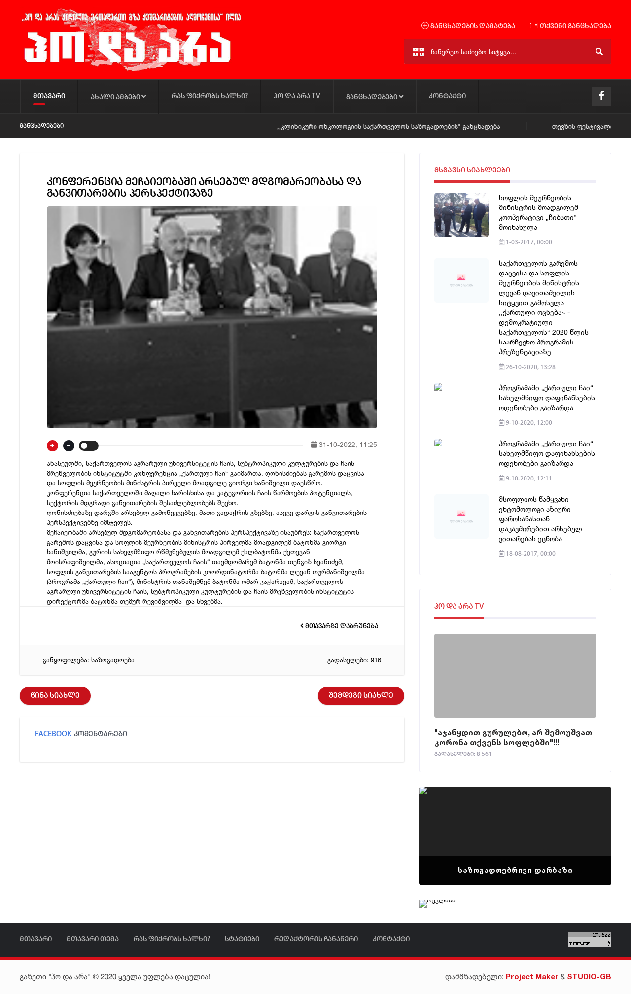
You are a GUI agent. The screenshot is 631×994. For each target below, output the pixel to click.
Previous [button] (444, 823)
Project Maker (532, 976)
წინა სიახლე (55, 696)
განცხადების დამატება (472, 26)
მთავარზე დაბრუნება (341, 626)
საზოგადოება (113, 660)
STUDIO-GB (589, 976)
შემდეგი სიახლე (361, 696)
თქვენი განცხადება (574, 26)
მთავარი (49, 96)
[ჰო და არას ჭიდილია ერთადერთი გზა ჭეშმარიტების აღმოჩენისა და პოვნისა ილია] (131, 70)
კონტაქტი (447, 96)
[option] (515, 836)
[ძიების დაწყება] (599, 51)
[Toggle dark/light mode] (89, 446)
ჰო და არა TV (297, 96)
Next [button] (586, 823)
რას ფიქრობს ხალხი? (210, 96)
